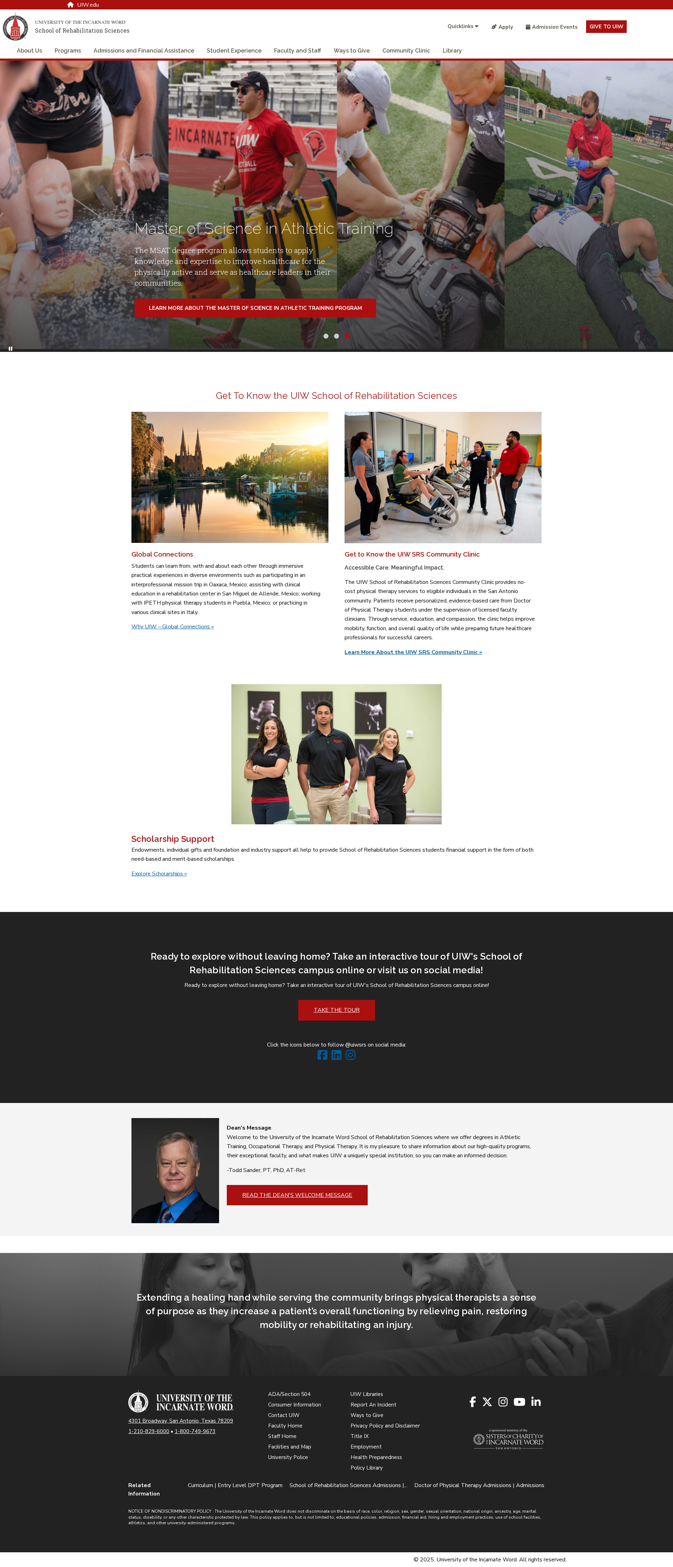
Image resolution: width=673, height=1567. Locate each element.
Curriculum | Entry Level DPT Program (235, 1485)
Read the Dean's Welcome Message (297, 1195)
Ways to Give (352, 50)
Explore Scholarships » (159, 874)
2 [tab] (336, 335)
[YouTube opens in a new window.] (520, 1402)
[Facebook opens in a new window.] (473, 1402)
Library (452, 50)
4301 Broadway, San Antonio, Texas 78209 (180, 1420)
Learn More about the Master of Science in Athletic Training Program (255, 308)
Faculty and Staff (297, 50)
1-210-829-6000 (148, 1431)
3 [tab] (347, 335)
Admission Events (555, 26)
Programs (68, 50)
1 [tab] (326, 335)
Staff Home (282, 1436)
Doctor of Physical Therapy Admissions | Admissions (479, 1485)
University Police (288, 1457)
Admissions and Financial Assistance (144, 50)
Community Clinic (406, 50)
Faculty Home (285, 1425)
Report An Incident (373, 1404)
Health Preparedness (376, 1457)
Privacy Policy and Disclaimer (385, 1425)
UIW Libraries (367, 1394)
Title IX (360, 1436)
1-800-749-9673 (195, 1431)
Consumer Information (294, 1404)
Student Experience (234, 50)
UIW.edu (88, 5)
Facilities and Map (289, 1446)
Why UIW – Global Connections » (172, 627)
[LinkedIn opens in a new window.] (536, 1402)
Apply (505, 26)
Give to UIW (606, 26)
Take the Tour (337, 1010)
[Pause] (10, 349)
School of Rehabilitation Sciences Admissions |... (348, 1485)
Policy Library (367, 1467)
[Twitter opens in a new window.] (487, 1402)
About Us (29, 50)
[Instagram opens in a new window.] (503, 1402)
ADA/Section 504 (289, 1394)
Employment (366, 1446)
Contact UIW (284, 1415)
